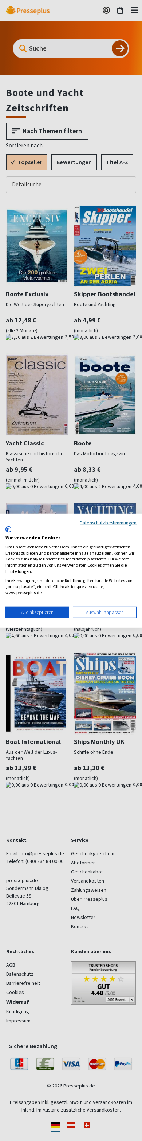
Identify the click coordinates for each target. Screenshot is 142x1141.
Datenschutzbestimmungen (108, 522)
